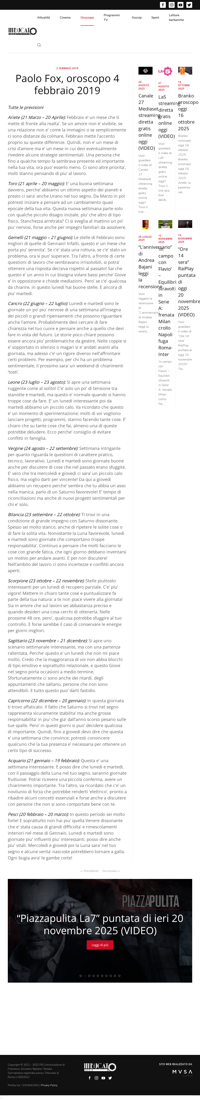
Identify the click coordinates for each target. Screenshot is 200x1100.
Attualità (43, 17)
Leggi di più (100, 945)
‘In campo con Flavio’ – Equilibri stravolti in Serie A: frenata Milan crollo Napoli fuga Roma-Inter (167, 301)
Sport (155, 17)
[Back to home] (22, 31)
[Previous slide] (17, 931)
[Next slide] (182, 931)
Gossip (137, 17)
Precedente (90, 871)
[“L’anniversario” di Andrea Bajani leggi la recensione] (145, 224)
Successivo (109, 871)
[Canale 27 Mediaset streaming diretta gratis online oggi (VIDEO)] (145, 70)
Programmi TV (112, 17)
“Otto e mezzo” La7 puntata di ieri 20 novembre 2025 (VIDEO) (94, 976)
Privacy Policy (49, 1085)
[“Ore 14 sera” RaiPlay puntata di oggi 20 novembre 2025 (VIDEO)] (185, 224)
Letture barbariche (176, 17)
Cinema (65, 17)
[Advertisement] (100, 1025)
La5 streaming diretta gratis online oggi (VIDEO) (169, 116)
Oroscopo (87, 17)
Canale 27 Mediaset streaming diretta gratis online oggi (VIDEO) (149, 121)
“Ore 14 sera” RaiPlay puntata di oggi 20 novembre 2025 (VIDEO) (81, 976)
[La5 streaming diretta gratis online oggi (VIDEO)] (165, 71)
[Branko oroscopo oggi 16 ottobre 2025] (185, 70)
